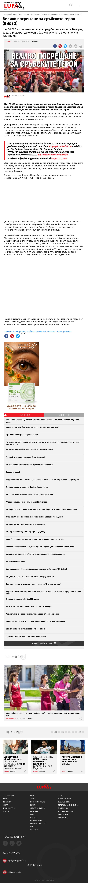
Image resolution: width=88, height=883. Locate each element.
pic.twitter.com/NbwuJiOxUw (53, 154)
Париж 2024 (28, 14)
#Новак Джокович (63, 331)
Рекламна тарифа (65, 799)
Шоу (32, 796)
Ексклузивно (11, 718)
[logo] (14, 6)
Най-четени (64, 415)
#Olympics (53, 146)
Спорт (37, 14)
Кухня (32, 805)
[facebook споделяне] (55, 46)
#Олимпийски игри (12, 331)
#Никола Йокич (29, 331)
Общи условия (64, 802)
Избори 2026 (63, 817)
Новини (6, 799)
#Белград (51, 331)
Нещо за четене (9, 808)
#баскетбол (41, 331)
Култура (6, 811)
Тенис (14, 14)
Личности (34, 830)
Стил (32, 814)
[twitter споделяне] (65, 46)
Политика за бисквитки (68, 805)
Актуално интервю (38, 824)
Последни (25, 415)
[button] (52, 732)
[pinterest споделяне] (60, 46)
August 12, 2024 (59, 158)
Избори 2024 (63, 814)
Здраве (33, 799)
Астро (32, 827)
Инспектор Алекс (37, 802)
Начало (7, 14)
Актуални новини (37, 808)
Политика (7, 802)
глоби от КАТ (63, 808)
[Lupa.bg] (7, 97)
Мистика (33, 817)
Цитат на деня (36, 821)
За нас (60, 796)
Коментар (34, 811)
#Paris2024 (65, 146)
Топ (20, 14)
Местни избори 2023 (66, 811)
